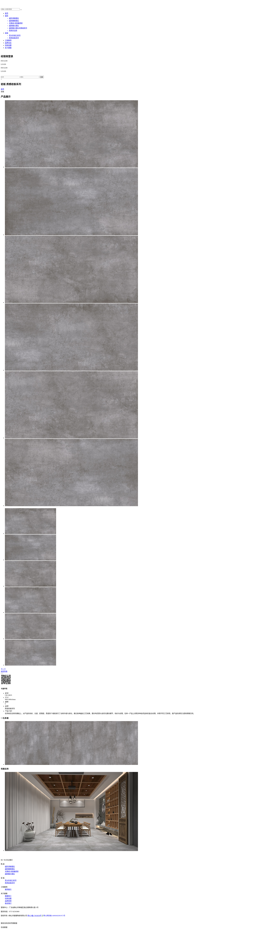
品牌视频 (8, 901)
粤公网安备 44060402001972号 (54, 915)
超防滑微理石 (10, 866)
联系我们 (8, 903)
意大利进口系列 (10, 880)
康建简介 (8, 896)
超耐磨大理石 (10, 874)
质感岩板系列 (10, 883)
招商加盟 (8, 45)
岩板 (6, 33)
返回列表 (4, 671)
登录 (41, 77)
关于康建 (8, 48)
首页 (6, 13)
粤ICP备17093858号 (34, 915)
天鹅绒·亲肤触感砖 (12, 871)
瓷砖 (6, 16)
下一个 (3, 669)
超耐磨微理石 (10, 869)
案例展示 (8, 889)
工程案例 (8, 40)
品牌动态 (8, 43)
